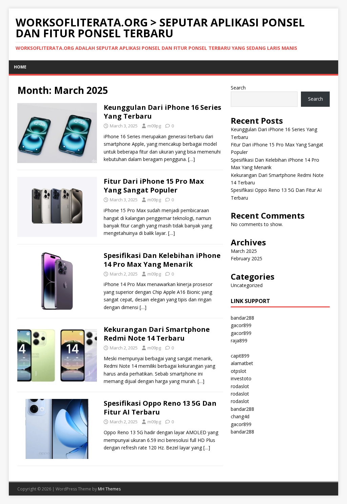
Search (238, 87)
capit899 (240, 355)
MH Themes (109, 489)
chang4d (240, 416)
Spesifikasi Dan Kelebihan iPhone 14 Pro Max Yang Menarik (162, 260)
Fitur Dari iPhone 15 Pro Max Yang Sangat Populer (154, 186)
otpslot (238, 371)
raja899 (239, 340)
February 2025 (246, 258)
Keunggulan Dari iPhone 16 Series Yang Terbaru (162, 112)
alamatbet (242, 363)
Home (20, 67)
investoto (241, 378)
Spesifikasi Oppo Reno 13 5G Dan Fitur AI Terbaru (160, 408)
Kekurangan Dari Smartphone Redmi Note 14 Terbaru (157, 334)
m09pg (154, 126)
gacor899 (241, 325)
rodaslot (240, 386)
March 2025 (244, 251)
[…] (191, 159)
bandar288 (242, 318)
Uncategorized (247, 285)
